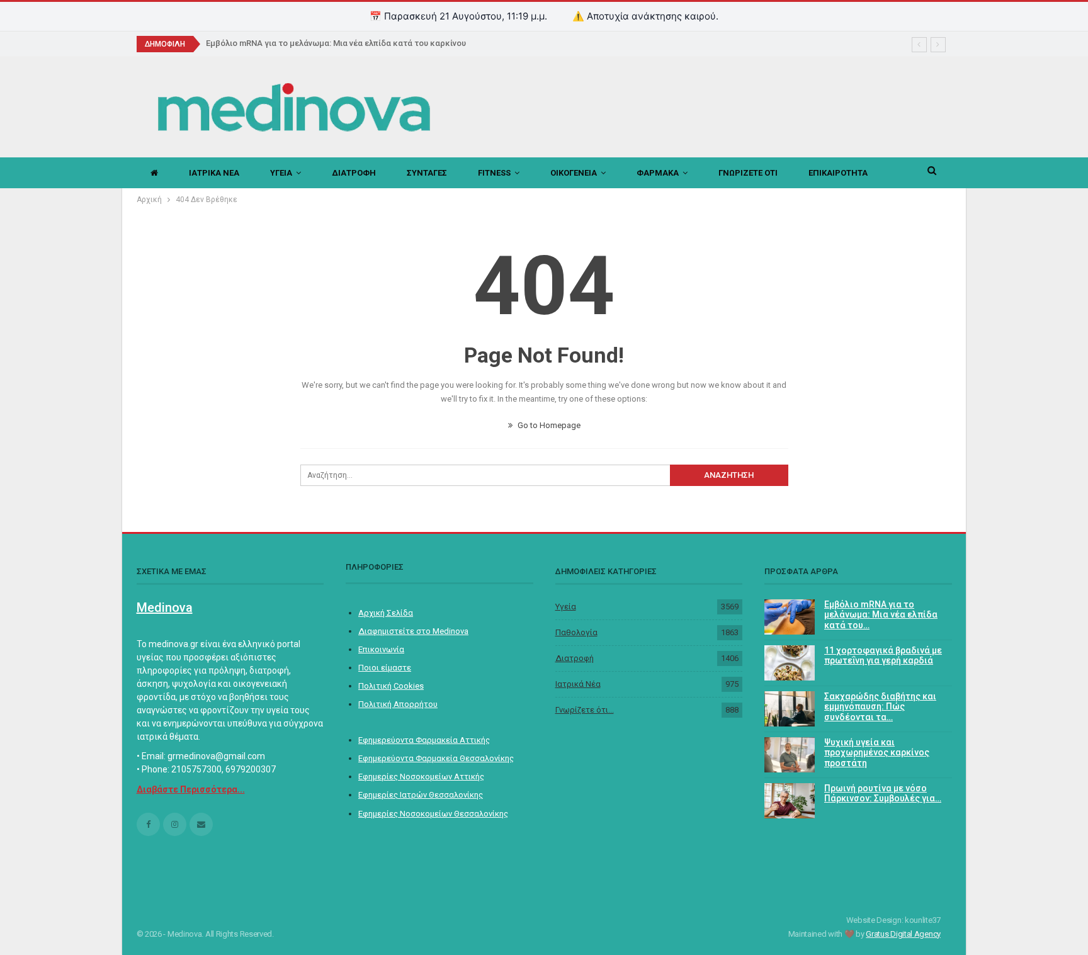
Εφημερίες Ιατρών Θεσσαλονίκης (420, 795)
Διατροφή (574, 658)
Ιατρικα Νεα (214, 173)
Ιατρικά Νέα (578, 684)
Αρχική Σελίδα (385, 613)
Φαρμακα (658, 173)
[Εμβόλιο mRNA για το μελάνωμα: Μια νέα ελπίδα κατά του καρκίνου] (789, 617)
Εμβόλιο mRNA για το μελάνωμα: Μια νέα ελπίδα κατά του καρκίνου (336, 43)
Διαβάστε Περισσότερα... (191, 789)
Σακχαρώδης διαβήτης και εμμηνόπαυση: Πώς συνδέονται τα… (880, 707)
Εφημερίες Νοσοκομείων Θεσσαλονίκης (433, 813)
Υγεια (281, 173)
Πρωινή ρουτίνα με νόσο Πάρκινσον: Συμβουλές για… (882, 793)
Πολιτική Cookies (391, 686)
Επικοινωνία (381, 649)
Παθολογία (576, 632)
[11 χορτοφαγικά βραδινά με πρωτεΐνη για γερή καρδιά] (789, 663)
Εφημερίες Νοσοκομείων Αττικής (421, 776)
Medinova (165, 607)
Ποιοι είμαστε (384, 667)
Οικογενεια (573, 173)
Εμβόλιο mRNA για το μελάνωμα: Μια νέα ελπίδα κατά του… (881, 615)
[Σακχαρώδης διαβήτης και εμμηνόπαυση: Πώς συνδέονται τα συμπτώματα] (789, 708)
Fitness (494, 173)
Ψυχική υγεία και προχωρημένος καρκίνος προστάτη (876, 753)
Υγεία (565, 606)
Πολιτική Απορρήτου (398, 704)
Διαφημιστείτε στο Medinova (413, 631)
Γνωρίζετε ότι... (584, 710)
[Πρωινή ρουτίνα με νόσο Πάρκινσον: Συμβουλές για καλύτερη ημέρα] (789, 800)
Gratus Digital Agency (903, 934)
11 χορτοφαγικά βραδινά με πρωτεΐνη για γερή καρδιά (883, 655)
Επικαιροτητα (838, 173)
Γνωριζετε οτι (748, 173)
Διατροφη (354, 173)
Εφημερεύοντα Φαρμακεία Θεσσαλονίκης (436, 758)
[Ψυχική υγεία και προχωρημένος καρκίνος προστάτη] (789, 754)
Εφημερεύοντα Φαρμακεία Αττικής (424, 740)
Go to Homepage (548, 425)
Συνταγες (427, 173)
